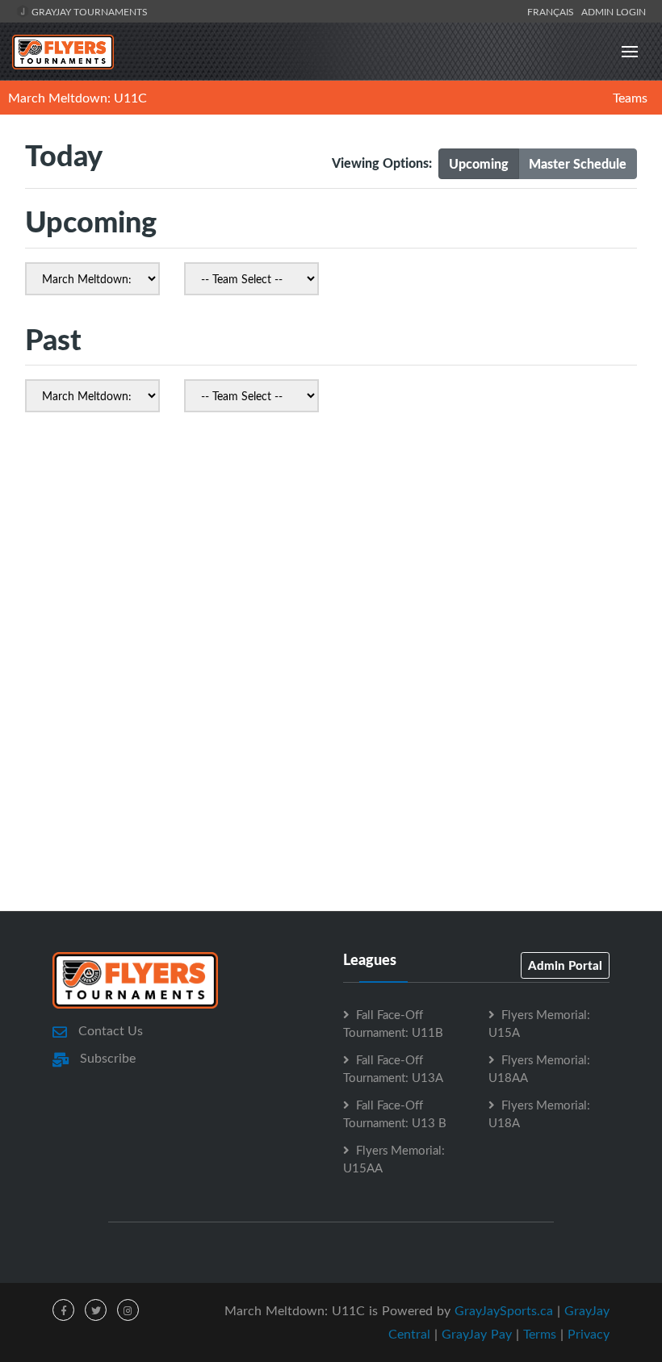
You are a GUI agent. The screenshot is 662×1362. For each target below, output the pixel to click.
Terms (539, 1334)
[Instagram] (128, 1310)
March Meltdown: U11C (77, 98)
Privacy (589, 1334)
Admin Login (613, 11)
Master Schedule (577, 163)
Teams (630, 98)
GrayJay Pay (477, 1334)
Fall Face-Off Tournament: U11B (393, 1023)
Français (553, 11)
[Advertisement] (331, 575)
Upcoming (479, 163)
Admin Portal (565, 965)
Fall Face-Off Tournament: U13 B (394, 1113)
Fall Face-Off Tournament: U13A (393, 1068)
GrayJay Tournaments (88, 11)
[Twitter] (96, 1310)
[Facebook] (63, 1310)
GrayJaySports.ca (504, 1310)
